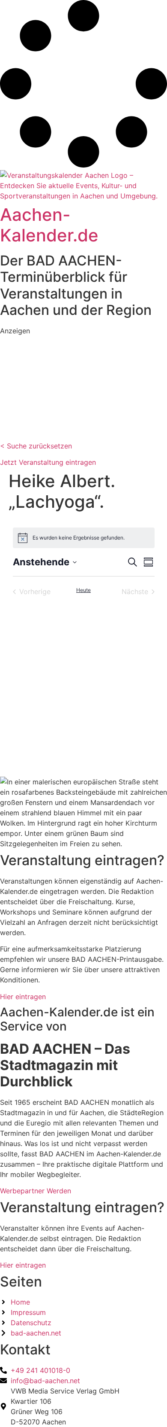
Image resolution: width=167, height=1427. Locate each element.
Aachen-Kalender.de (49, 225)
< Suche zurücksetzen (36, 446)
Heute (83, 590)
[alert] (84, 538)
